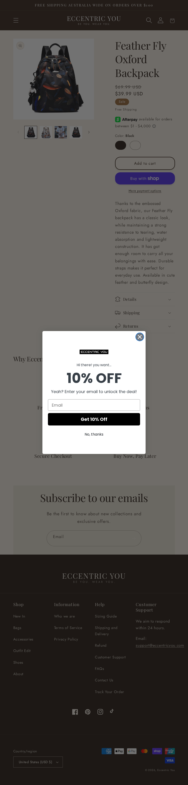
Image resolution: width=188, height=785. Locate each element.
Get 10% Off (94, 419)
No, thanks (94, 434)
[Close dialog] (140, 337)
